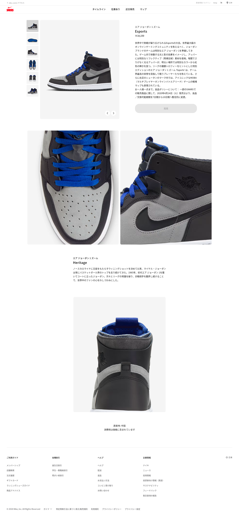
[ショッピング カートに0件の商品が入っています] (221, 3)
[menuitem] (48, 509)
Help (215, 3)
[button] (32, 39)
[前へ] (107, 113)
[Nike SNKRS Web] (10, 9)
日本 (230, 457)
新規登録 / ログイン (203, 3)
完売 (166, 108)
